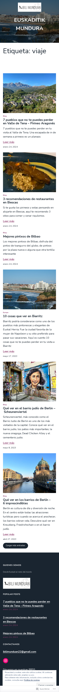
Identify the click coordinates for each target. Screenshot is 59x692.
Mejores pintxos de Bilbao (21, 236)
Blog (5, 116)
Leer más (8, 142)
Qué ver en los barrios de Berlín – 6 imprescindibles (27, 501)
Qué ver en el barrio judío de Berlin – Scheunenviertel (29, 410)
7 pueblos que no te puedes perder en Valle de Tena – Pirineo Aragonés (29, 121)
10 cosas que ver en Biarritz (23, 316)
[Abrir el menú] (29, 38)
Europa (5, 312)
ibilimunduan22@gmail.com (19, 651)
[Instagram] (5, 660)
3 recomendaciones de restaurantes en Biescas (28, 201)
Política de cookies (32, 680)
